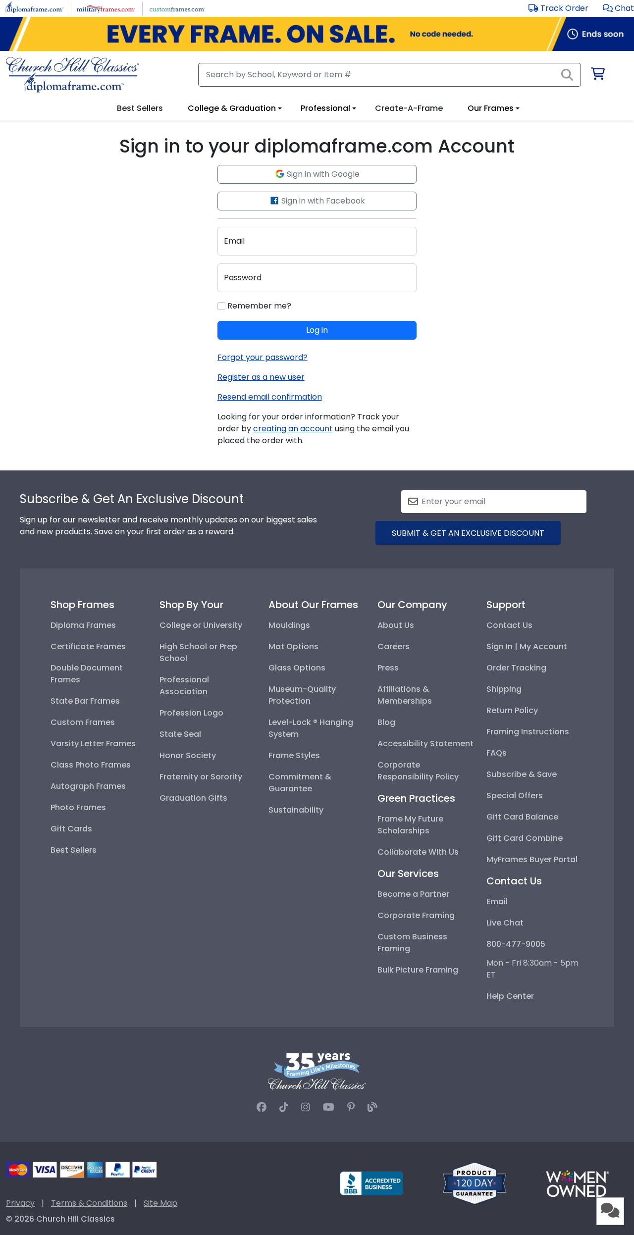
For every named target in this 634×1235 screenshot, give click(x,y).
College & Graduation (232, 108)
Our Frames (491, 108)
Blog (386, 722)
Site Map (160, 1203)
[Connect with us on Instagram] (305, 1107)
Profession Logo (191, 713)
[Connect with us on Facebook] (261, 1107)
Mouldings (289, 625)
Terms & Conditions (89, 1203)
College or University (200, 625)
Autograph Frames (88, 786)
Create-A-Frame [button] (409, 108)
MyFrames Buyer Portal (532, 859)
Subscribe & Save (521, 774)
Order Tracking (516, 667)
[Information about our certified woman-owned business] (577, 1182)
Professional (325, 108)
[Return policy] (474, 1182)
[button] (618, 8)
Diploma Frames (83, 625)
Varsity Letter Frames (93, 743)
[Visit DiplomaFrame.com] (34, 7)
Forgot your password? (262, 357)
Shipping (504, 689)
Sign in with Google (322, 174)
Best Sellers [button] (140, 108)
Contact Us (509, 625)
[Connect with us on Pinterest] (351, 1107)
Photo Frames (78, 807)
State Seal (180, 734)
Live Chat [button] (505, 922)
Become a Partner (413, 894)
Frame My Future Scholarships (410, 824)
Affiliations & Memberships (404, 695)
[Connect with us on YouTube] (328, 1107)
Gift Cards (71, 828)
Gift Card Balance (522, 817)
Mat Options (293, 646)
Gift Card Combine (524, 838)
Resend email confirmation (269, 397)
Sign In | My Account (526, 646)
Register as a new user (261, 377)
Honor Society (187, 755)
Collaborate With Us (418, 852)
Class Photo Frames (91, 765)
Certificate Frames (88, 646)
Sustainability (295, 810)
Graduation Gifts (193, 798)
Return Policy (512, 710)
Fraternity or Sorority (200, 776)
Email (497, 901)
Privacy (20, 1203)
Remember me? (258, 305)
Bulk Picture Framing (417, 970)
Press (388, 667)
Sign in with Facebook (322, 200)
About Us (395, 625)
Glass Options (296, 667)
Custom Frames (83, 722)
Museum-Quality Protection (302, 695)
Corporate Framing (416, 915)
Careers (393, 646)
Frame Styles (294, 755)
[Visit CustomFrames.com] (177, 7)
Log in (317, 330)
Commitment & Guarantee (299, 782)
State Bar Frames (85, 701)
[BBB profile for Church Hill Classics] (371, 1182)
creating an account (293, 428)
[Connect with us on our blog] (372, 1107)
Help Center (510, 996)
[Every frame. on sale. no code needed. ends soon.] (317, 34)
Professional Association (184, 685)
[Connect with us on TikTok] (283, 1107)
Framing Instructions (527, 731)
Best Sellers (74, 850)
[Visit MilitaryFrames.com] (105, 7)
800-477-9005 (515, 944)
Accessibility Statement (425, 743)
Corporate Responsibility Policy (418, 770)
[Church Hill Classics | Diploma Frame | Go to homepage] (72, 75)
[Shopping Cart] (597, 75)
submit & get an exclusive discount (468, 533)
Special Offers (514, 795)
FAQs (496, 753)
